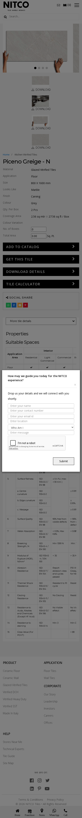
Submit (63, 461)
